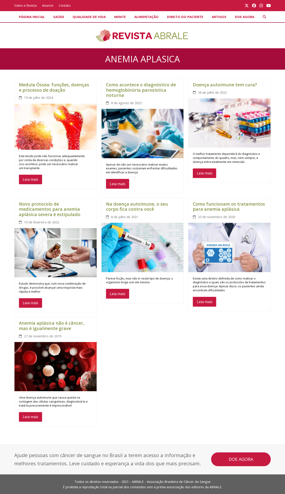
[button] (264, 16)
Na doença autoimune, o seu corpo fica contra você (137, 206)
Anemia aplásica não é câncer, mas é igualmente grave (51, 325)
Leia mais (30, 179)
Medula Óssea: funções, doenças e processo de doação (54, 87)
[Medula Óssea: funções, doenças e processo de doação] (55, 126)
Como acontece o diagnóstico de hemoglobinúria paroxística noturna (141, 90)
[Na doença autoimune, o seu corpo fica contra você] (143, 247)
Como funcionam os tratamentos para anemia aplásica (229, 206)
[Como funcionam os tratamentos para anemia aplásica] (229, 247)
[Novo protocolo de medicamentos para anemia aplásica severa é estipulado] (55, 252)
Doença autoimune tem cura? (225, 85)
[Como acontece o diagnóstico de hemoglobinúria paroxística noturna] (143, 133)
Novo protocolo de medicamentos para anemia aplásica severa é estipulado (49, 209)
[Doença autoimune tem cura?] (229, 122)
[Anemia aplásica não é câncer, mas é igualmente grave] (55, 366)
